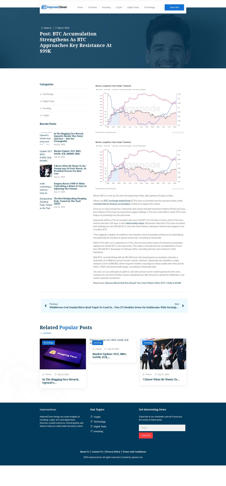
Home (80, 7)
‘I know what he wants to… (161, 379)
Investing (106, 7)
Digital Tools (133, 7)
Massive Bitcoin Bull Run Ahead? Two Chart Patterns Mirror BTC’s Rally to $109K (143, 283)
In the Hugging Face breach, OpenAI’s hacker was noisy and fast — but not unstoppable (69, 137)
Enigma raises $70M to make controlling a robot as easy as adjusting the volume (70, 186)
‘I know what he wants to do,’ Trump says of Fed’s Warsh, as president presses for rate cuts (70, 169)
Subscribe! (174, 7)
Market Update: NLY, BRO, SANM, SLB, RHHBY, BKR (67, 152)
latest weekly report (135, 223)
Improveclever (48, 409)
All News (92, 7)
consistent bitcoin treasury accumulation (111, 204)
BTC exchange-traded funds (117, 201)
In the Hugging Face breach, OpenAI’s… (60, 381)
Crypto (119, 7)
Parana (48, 374)
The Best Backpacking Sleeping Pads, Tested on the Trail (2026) (70, 201)
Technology (149, 7)
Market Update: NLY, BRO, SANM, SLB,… (109, 355)
